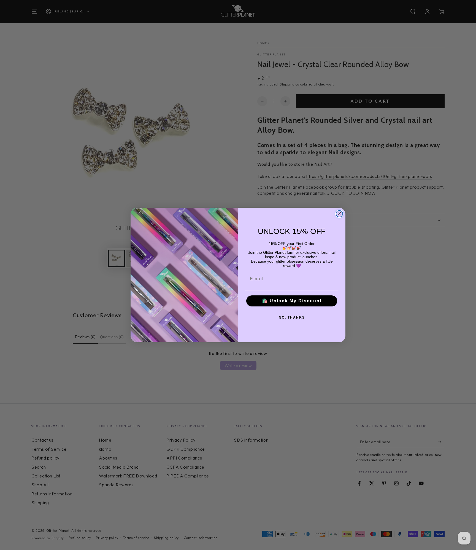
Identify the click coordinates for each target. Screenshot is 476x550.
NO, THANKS (292, 317)
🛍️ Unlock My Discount (292, 300)
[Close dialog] (339, 213)
